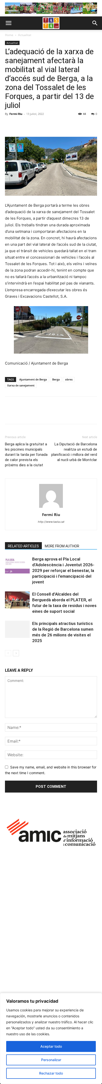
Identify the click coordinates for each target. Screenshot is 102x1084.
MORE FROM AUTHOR (62, 546)
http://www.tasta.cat (51, 521)
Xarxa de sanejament (20, 385)
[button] (8, 23)
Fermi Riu (15, 114)
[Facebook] (10, 125)
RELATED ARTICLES (23, 546)
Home (9, 35)
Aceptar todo (51, 1046)
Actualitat (24, 35)
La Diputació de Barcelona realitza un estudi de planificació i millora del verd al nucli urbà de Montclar (74, 452)
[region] (51, 1038)
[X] (21, 125)
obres (69, 379)
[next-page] (16, 653)
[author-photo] (51, 508)
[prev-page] (8, 653)
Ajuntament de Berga (33, 379)
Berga (56, 379)
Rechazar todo (51, 1073)
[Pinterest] (33, 125)
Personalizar (51, 1060)
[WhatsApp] (44, 125)
